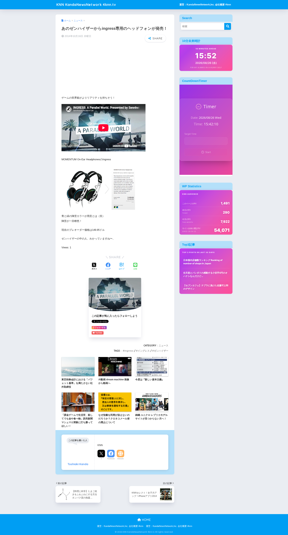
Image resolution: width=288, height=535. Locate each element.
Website (120, 459)
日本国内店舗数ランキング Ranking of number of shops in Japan (202, 262)
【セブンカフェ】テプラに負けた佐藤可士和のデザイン (205, 287)
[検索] (227, 26)
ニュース (163, 345)
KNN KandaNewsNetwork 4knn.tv (86, 4)
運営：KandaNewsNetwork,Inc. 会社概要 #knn (205, 4)
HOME (146, 520)
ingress (129, 350)
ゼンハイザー (161, 350)
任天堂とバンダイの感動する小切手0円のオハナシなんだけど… (205, 274)
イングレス (144, 350)
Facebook (111, 459)
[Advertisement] (115, 68)
